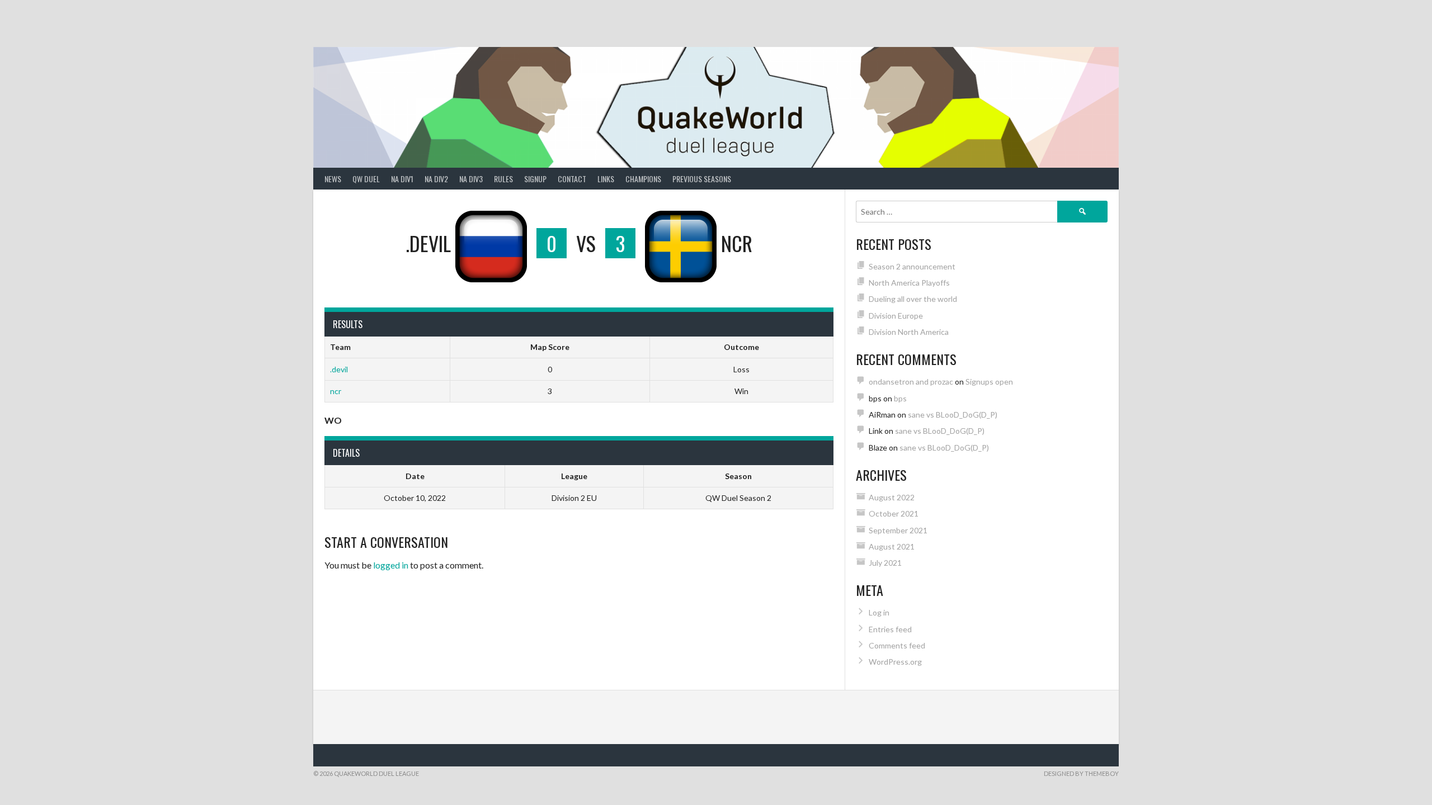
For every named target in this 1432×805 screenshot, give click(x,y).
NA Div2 (436, 178)
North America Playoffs (909, 282)
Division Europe (896, 315)
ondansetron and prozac (911, 381)
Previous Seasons (701, 178)
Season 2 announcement (912, 266)
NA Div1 (402, 178)
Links (605, 178)
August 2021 (892, 546)
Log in (879, 612)
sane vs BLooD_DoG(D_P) (952, 414)
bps (900, 398)
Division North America (909, 332)
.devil (339, 369)
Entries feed (890, 629)
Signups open (989, 381)
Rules (503, 178)
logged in (390, 565)
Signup (535, 178)
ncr (335, 391)
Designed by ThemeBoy (1081, 773)
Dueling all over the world (913, 299)
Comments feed (897, 645)
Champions (643, 178)
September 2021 (898, 530)
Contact (572, 178)
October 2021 (893, 513)
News (332, 178)
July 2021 (885, 562)
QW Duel (366, 178)
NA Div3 (471, 178)
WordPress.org (895, 661)
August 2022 (892, 497)
